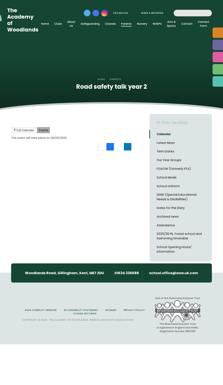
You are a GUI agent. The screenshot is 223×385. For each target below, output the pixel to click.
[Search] (208, 13)
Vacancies (120, 13)
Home (101, 79)
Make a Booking (152, 13)
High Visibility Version (40, 310)
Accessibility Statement (81, 310)
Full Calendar (25, 130)
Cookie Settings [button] (85, 313)
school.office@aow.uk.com (173, 273)
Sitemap (110, 310)
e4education (124, 320)
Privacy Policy (134, 310)
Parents (115, 79)
